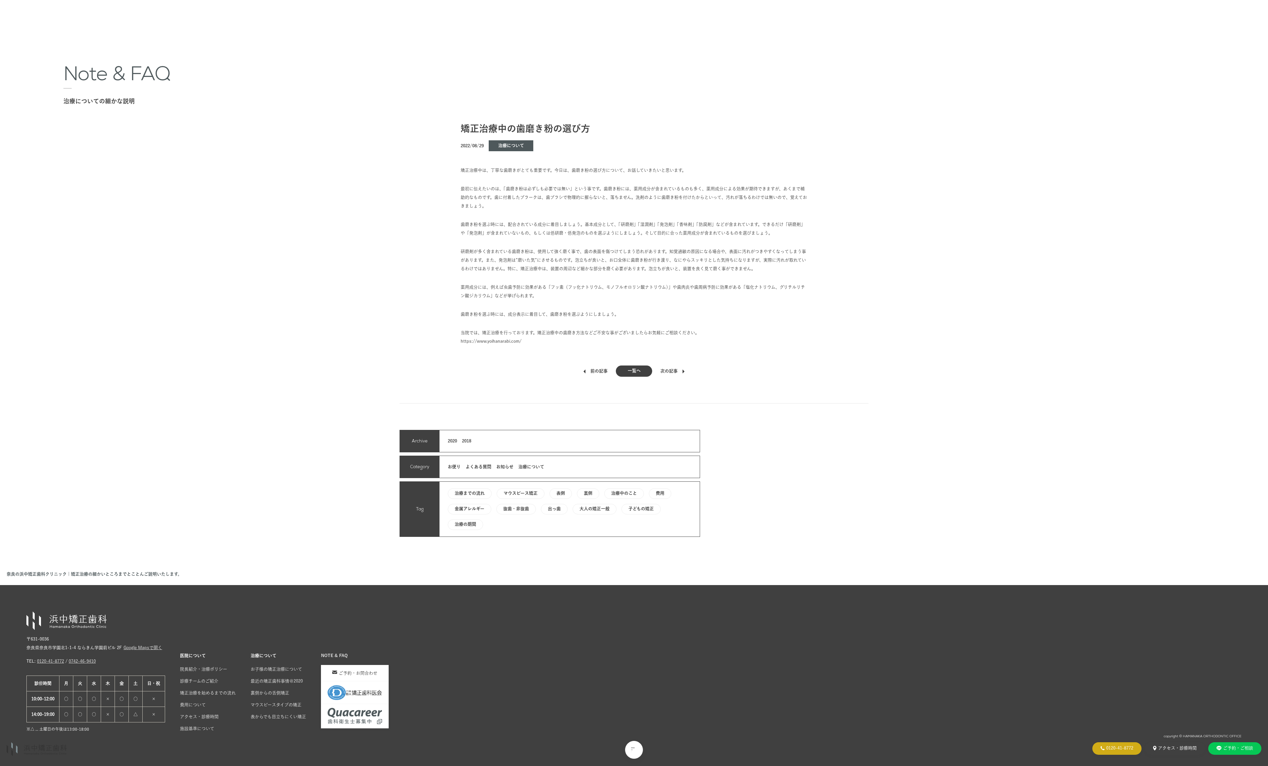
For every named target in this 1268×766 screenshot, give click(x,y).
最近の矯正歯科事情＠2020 (277, 681)
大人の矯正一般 (595, 508)
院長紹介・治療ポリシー (203, 669)
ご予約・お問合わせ (358, 673)
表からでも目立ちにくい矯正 (278, 716)
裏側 (588, 493)
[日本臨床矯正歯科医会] (355, 692)
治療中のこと (624, 493)
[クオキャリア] (355, 716)
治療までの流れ (470, 493)
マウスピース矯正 (521, 493)
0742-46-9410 (82, 661)
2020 (452, 441)
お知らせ (504, 467)
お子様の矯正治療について (276, 669)
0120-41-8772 (50, 661)
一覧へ (634, 370)
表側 (560, 493)
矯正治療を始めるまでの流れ (208, 693)
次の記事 (669, 371)
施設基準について (197, 728)
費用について (193, 705)
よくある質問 (478, 467)
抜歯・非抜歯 (516, 508)
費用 (660, 493)
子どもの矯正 (641, 508)
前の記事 (599, 371)
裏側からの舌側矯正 (270, 693)
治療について (511, 145)
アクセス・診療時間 (199, 716)
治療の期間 (465, 524)
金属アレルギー (469, 508)
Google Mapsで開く (142, 647)
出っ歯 (554, 508)
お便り (454, 467)
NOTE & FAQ (334, 655)
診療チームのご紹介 (199, 681)
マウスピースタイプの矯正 (276, 705)
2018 (466, 441)
